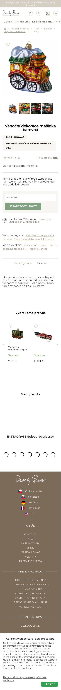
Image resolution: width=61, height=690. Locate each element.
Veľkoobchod (30, 625)
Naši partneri (30, 543)
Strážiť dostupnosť (23, 206)
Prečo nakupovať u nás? (30, 602)
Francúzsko (34, 508)
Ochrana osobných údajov (30, 584)
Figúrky (48, 28)
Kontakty (30, 534)
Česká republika (34, 491)
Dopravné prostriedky (15, 31)
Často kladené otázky (30, 598)
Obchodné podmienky (30, 580)
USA (34, 513)
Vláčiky (35, 31)
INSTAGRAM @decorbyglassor (30, 436)
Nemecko (33, 502)
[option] (12, 108)
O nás (30, 539)
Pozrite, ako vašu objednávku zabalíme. (30, 220)
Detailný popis (23, 263)
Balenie (42, 263)
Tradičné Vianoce (38, 248)
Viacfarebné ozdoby (35, 245)
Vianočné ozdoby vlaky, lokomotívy (34, 239)
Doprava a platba (30, 589)
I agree (49, 684)
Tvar (37, 28)
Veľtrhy (30, 556)
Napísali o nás (30, 552)
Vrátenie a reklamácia (30, 593)
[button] (3, 343)
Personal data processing (20, 677)
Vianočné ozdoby (20, 28)
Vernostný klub (30, 606)
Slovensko (34, 496)
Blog (30, 548)
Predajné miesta (30, 561)
